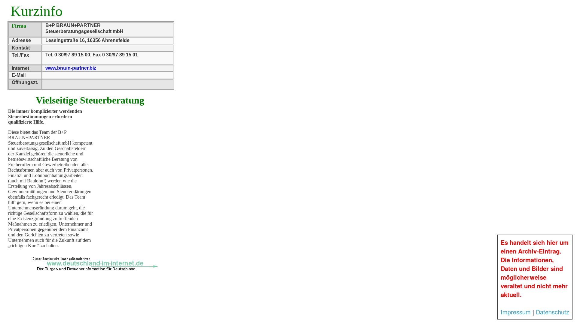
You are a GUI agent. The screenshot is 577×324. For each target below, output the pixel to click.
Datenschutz (552, 312)
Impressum (516, 312)
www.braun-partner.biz (70, 67)
